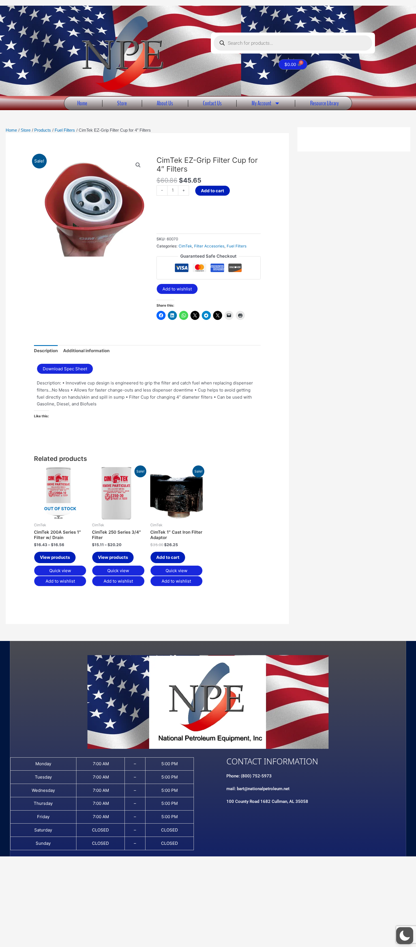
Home (82, 103)
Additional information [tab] (86, 350)
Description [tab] (46, 350)
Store (122, 103)
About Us (165, 103)
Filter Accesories (209, 246)
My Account (261, 103)
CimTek (185, 246)
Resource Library (324, 103)
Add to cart (212, 190)
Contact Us (212, 103)
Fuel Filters (236, 246)
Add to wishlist (177, 289)
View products (55, 557)
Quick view (60, 570)
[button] (138, 165)
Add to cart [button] (167, 557)
